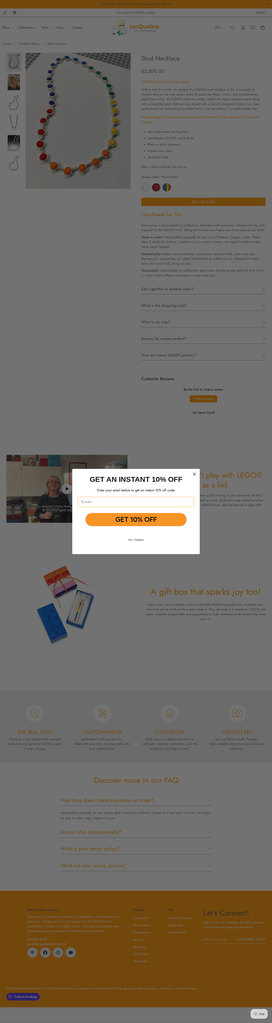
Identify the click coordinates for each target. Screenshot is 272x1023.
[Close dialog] (194, 474)
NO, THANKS (136, 539)
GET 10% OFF (136, 520)
